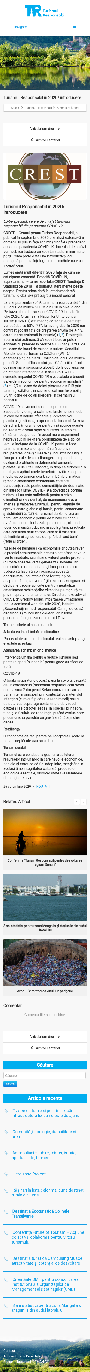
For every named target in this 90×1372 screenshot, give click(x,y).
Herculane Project (29, 1173)
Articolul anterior (47, 140)
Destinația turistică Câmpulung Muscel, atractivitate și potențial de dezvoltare (48, 1261)
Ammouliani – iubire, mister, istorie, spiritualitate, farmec (44, 1155)
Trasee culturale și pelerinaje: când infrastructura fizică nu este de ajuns (45, 1113)
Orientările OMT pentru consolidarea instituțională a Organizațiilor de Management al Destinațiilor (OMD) (45, 1284)
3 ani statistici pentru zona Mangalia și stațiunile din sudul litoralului (47, 1308)
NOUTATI (43, 786)
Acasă (15, 107)
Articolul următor (42, 129)
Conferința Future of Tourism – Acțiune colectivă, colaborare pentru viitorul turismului (48, 1237)
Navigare (20, 27)
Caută (10, 1084)
